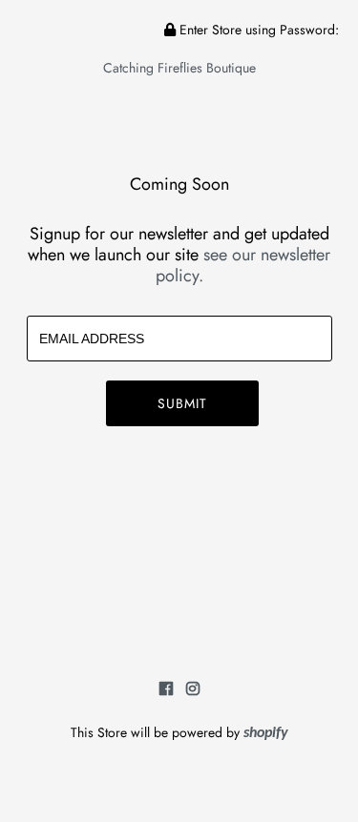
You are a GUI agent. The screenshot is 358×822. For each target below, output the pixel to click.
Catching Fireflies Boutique (179, 67)
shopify (265, 733)
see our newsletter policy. (243, 265)
